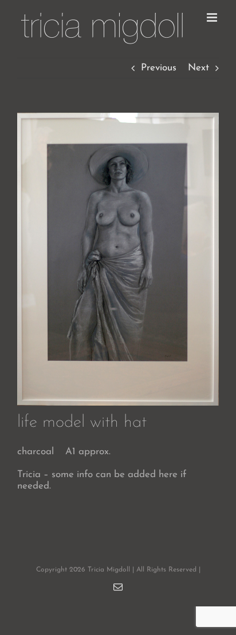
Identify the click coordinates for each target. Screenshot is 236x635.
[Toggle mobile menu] (213, 17)
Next (198, 68)
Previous (158, 68)
